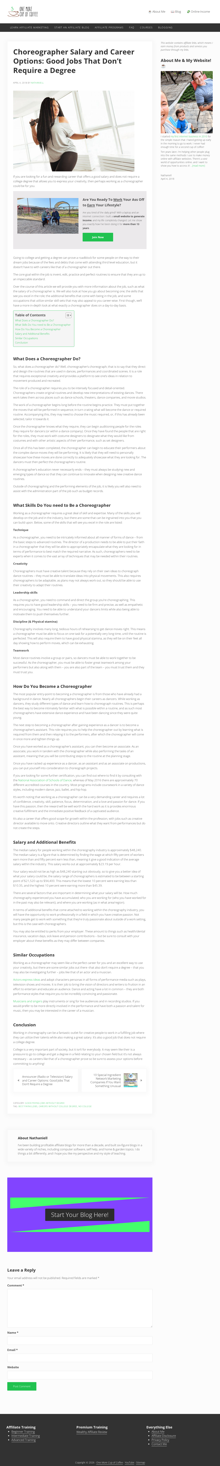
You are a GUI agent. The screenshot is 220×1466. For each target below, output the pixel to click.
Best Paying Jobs (28, 1106)
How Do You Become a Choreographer (38, 329)
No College (85, 1106)
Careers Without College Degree (58, 1106)
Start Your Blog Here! (79, 1215)
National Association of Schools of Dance (45, 780)
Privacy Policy (160, 1440)
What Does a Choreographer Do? (34, 320)
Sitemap (140, 1462)
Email (12, 1350)
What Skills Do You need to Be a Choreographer (43, 324)
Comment (15, 1285)
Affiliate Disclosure (164, 1436)
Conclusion (21, 342)
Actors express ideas (26, 980)
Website (13, 1367)
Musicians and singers (27, 1001)
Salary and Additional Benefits (32, 333)
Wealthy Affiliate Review (91, 1432)
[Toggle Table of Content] (67, 315)
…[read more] (198, 165)
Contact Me (159, 1444)
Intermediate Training (25, 1436)
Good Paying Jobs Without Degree (45, 1103)
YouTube (129, 1462)
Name (12, 1333)
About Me (158, 1431)
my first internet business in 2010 (189, 136)
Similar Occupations (26, 338)
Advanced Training (23, 1440)
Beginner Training (23, 1431)
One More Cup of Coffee (109, 1462)
